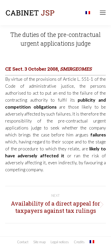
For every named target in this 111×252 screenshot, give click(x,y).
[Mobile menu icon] (103, 13)
